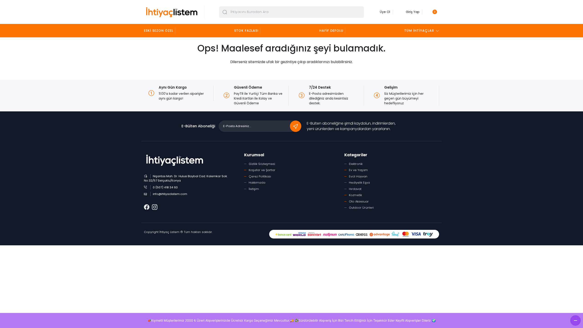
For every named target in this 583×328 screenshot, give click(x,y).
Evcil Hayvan (358, 176)
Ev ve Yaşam (358, 170)
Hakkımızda (257, 182)
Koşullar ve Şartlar (262, 170)
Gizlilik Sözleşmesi (262, 164)
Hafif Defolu (331, 30)
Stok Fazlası (246, 30)
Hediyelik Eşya (359, 182)
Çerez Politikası (260, 176)
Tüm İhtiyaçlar (419, 30)
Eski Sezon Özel (158, 30)
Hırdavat (355, 189)
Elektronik (356, 164)
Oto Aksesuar (359, 201)
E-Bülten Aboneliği (198, 126)
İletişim (254, 189)
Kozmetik (355, 195)
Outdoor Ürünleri (361, 207)
